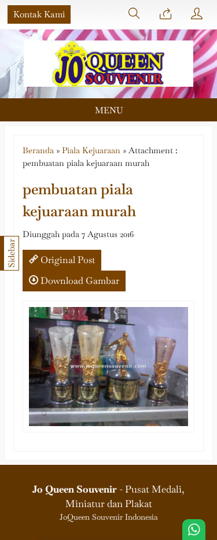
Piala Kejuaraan (91, 150)
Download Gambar (78, 281)
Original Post (66, 260)
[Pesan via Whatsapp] (165, 14)
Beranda (38, 150)
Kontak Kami (39, 14)
